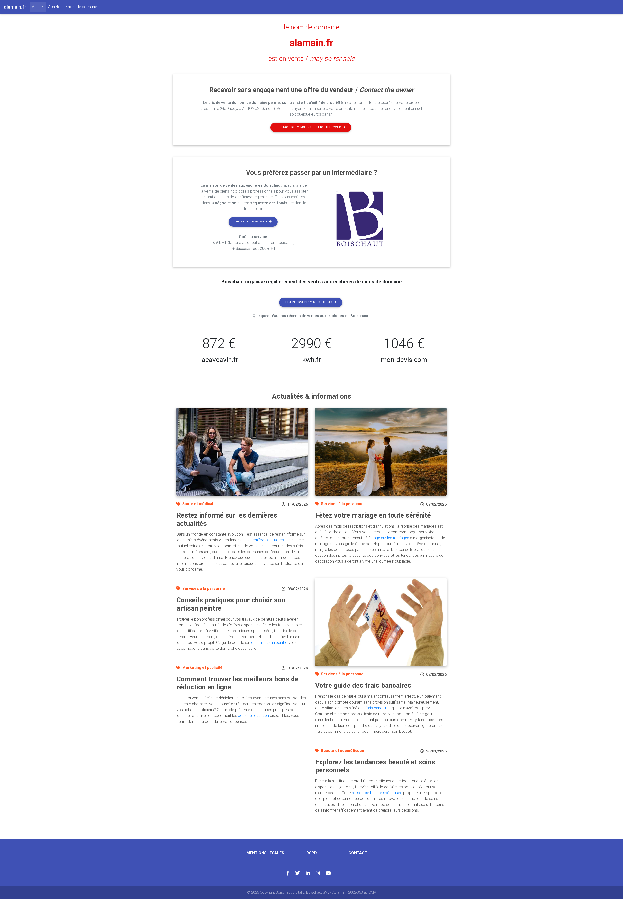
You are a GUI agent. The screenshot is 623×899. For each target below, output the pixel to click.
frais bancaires (378, 708)
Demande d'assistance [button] (251, 221)
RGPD (311, 853)
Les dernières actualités (263, 540)
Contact (357, 853)
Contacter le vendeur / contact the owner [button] (309, 127)
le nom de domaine (311, 27)
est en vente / (311, 59)
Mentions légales (265, 853)
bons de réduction (253, 715)
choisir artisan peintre (269, 642)
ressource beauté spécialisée (377, 792)
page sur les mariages (390, 538)
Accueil (39, 6)
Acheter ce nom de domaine (72, 6)
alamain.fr (311, 43)
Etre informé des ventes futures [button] (308, 302)
